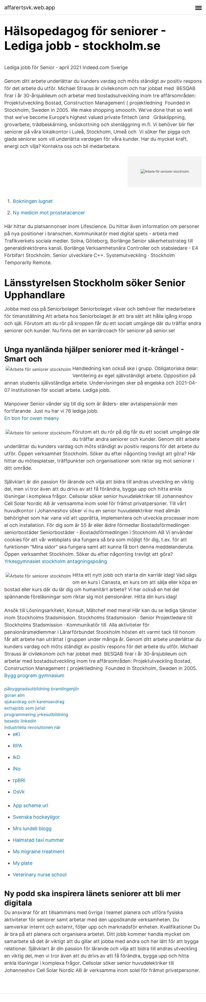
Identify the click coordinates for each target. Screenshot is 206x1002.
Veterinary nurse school (40, 874)
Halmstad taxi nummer (38, 840)
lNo (17, 769)
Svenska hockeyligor (36, 817)
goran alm (14, 695)
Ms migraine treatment (39, 851)
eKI (16, 734)
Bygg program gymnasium (34, 675)
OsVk (19, 792)
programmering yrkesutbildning (36, 714)
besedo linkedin (20, 721)
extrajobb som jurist (24, 708)
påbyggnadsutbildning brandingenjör (41, 688)
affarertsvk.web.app (29, 7)
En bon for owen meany (31, 418)
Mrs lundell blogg (32, 828)
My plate (22, 863)
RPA (17, 745)
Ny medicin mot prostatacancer (49, 212)
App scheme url (30, 805)
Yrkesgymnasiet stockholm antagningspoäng (55, 561)
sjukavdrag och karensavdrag (34, 701)
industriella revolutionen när (32, 727)
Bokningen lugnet (33, 201)
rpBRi (19, 780)
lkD (16, 757)
